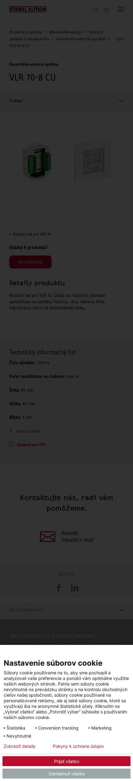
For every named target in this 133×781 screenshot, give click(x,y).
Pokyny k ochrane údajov (78, 746)
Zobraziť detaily (20, 746)
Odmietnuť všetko (67, 773)
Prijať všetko (66, 761)
